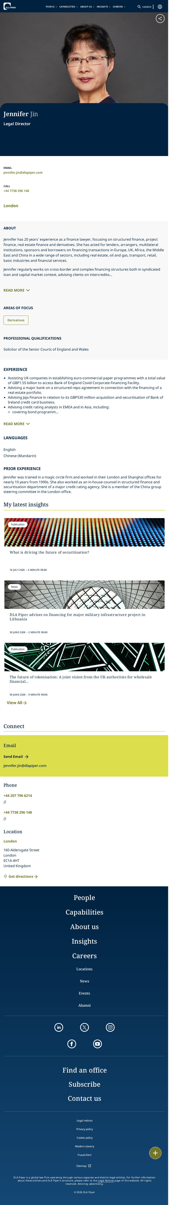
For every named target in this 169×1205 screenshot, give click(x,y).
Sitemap (81, 1166)
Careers (118, 6)
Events (84, 993)
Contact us (84, 1098)
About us (86, 6)
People (50, 6)
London (11, 205)
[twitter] (84, 1027)
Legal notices (85, 1120)
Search (146, 6)
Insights (102, 6)
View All (14, 702)
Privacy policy (84, 1129)
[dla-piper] (17, 6)
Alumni (84, 1005)
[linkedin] (58, 1027)
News (84, 981)
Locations (84, 969)
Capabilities (67, 6)
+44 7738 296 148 (16, 191)
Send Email (13, 756)
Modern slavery (84, 1146)
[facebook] (71, 1043)
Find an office (84, 1070)
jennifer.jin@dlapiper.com (23, 172)
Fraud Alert (84, 1155)
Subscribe (84, 1084)
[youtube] (97, 1043)
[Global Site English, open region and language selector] (160, 7)
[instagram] (110, 1027)
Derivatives (15, 320)
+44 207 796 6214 (18, 795)
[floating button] (155, 1153)
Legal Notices (106, 1180)
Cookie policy (85, 1138)
